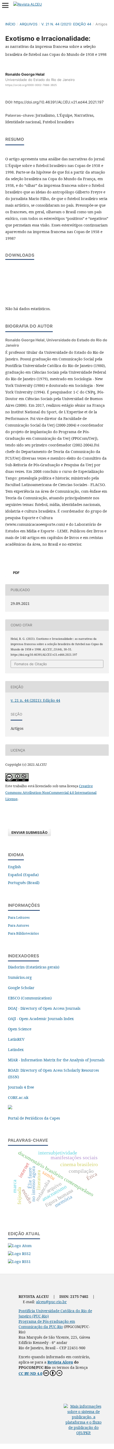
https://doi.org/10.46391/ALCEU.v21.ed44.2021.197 (59, 102)
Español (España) (23, 874)
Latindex (16, 1049)
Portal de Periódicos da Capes (34, 1118)
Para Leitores (19, 917)
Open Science (19, 1028)
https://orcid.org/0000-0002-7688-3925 (31, 85)
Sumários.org (20, 977)
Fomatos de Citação (30, 664)
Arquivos (28, 24)
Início (10, 24)
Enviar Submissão (29, 832)
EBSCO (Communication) (30, 997)
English (14, 866)
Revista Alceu (60, 1362)
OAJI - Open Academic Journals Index (41, 1018)
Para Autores (18, 925)
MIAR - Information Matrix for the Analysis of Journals (56, 1059)
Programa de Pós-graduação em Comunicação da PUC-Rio (47, 1324)
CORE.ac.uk (18, 1097)
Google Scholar (21, 987)
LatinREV (16, 1039)
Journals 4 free (21, 1087)
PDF (16, 572)
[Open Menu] (5, 5)
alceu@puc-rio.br (51, 1301)
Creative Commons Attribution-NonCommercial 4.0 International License (51, 793)
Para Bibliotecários (23, 933)
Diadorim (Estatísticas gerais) (33, 967)
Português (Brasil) (24, 882)
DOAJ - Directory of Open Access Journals (44, 1008)
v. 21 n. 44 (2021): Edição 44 (66, 24)
